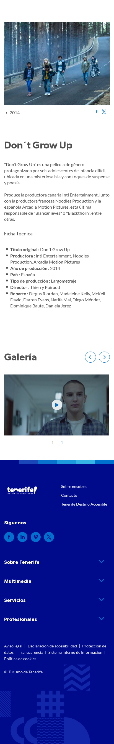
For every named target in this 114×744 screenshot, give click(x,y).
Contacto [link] (69, 495)
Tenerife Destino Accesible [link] (84, 504)
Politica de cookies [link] (20, 658)
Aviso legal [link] (13, 646)
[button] (90, 357)
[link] (15, 112)
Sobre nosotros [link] (74, 486)
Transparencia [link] (31, 652)
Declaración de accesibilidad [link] (52, 646)
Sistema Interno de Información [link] (75, 652)
